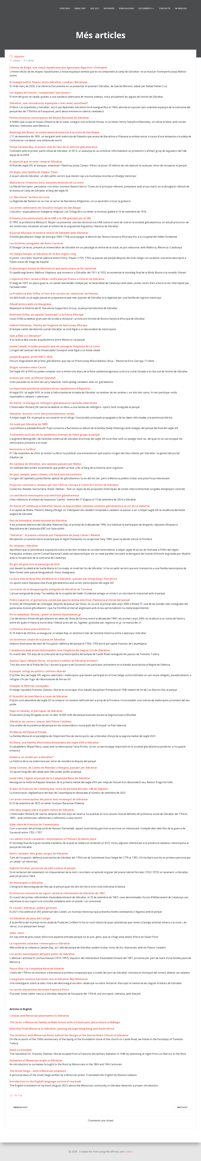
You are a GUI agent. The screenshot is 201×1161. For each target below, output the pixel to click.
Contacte (164, 8)
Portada (65, 8)
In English (181, 8)
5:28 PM (30, 60)
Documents (145, 8)
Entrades (109, 8)
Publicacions (126, 8)
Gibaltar (17, 60)
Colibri (128, 1151)
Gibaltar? (80, 8)
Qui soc (94, 8)
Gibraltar (19, 56)
